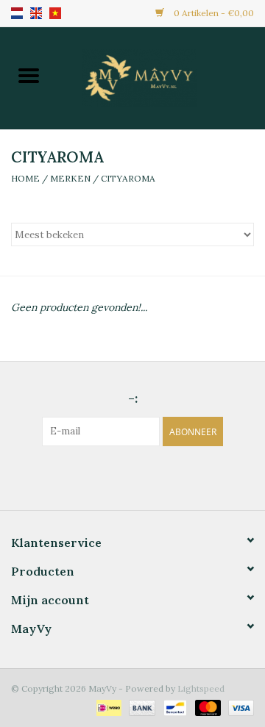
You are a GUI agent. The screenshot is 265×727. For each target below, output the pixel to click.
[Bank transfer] (140, 706)
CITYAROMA (128, 178)
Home (25, 178)
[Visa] (238, 706)
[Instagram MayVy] (146, 476)
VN (55, 13)
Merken (70, 178)
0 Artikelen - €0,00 (213, 12)
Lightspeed (201, 688)
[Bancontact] (174, 706)
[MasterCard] (206, 706)
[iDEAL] (107, 706)
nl (17, 13)
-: (133, 398)
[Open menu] (28, 75)
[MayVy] (161, 76)
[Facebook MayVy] (119, 476)
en (36, 13)
